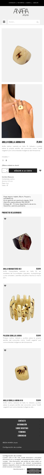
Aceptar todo (34, 469)
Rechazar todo (34, 472)
